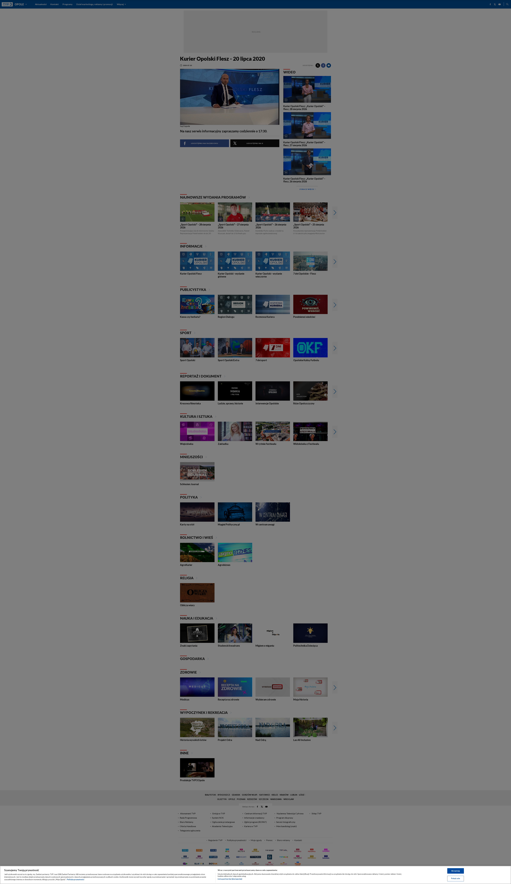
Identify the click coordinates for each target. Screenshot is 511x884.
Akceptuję (455, 871)
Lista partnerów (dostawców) (230, 879)
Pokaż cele (455, 878)
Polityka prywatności (75, 879)
